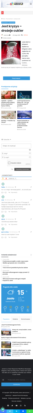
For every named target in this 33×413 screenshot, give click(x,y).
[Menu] (31, 4)
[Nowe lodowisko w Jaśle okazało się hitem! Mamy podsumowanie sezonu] (24, 115)
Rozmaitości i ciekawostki (13, 18)
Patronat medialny (16, 401)
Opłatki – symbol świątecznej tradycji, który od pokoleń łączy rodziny (8, 103)
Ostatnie (15, 319)
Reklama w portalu (26, 398)
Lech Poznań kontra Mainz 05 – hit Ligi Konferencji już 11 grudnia (23, 103)
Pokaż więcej (16, 78)
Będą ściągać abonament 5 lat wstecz (13, 337)
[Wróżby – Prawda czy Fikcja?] (8, 115)
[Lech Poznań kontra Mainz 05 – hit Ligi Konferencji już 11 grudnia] (24, 95)
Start (3, 18)
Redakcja (4, 398)
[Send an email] (9, 35)
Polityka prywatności (14, 398)
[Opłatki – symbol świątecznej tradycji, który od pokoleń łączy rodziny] (8, 95)
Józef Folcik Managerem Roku (11, 325)
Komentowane (25, 319)
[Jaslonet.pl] (17, 3)
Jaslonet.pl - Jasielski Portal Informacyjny (16, 395)
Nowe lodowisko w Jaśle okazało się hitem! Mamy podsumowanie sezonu (23, 124)
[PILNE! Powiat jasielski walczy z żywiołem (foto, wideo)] (6, 344)
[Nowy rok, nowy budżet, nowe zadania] (6, 332)
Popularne (6, 319)
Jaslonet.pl (6, 35)
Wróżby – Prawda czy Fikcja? (8, 121)
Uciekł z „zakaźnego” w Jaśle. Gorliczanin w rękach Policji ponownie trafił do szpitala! (21, 352)
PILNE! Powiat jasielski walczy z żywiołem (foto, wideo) (21, 343)
